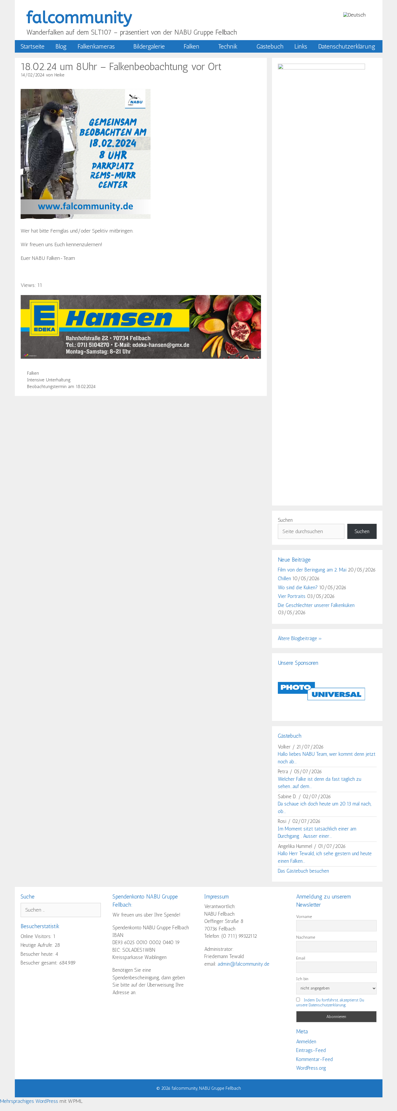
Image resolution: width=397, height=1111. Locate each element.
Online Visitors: (37, 936)
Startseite (32, 46)
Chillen (284, 578)
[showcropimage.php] (321, 711)
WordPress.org (311, 1068)
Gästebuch (269, 46)
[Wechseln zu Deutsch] (354, 14)
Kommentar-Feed (314, 1059)
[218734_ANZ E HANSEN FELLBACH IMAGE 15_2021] (141, 357)
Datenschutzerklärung (346, 46)
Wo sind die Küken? (298, 587)
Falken (191, 46)
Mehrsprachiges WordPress (29, 1101)
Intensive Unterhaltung (49, 380)
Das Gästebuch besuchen (303, 871)
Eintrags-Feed (311, 1050)
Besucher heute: (38, 954)
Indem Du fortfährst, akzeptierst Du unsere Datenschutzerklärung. (330, 1003)
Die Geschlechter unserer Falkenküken (316, 605)
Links (300, 46)
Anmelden (306, 1041)
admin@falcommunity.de (243, 964)
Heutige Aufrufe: (38, 945)
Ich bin (302, 978)
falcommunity (79, 17)
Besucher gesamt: (40, 963)
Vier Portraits (291, 596)
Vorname (304, 916)
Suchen (285, 520)
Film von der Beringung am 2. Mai (312, 570)
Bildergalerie (149, 46)
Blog (61, 46)
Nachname (305, 937)
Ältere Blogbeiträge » (300, 638)
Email (300, 958)
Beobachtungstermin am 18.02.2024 (61, 386)
